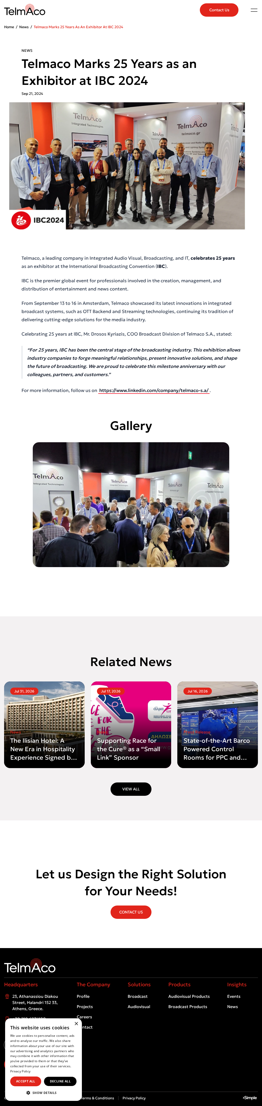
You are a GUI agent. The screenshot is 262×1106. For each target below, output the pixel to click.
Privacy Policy (134, 1098)
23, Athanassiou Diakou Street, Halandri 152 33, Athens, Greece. (35, 1002)
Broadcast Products (187, 1006)
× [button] (76, 1024)
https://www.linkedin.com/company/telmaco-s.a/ (154, 390)
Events (234, 996)
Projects (85, 1006)
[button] (43, 1093)
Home (9, 27)
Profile (83, 996)
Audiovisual (139, 1006)
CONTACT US (131, 912)
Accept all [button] (25, 1081)
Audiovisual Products (189, 996)
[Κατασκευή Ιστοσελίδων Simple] (250, 1098)
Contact (85, 1027)
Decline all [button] (60, 1081)
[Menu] (254, 10)
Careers (84, 1016)
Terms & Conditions (97, 1098)
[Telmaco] (131, 965)
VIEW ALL (131, 789)
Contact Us (219, 9)
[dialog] (43, 1059)
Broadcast (138, 996)
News (24, 27)
